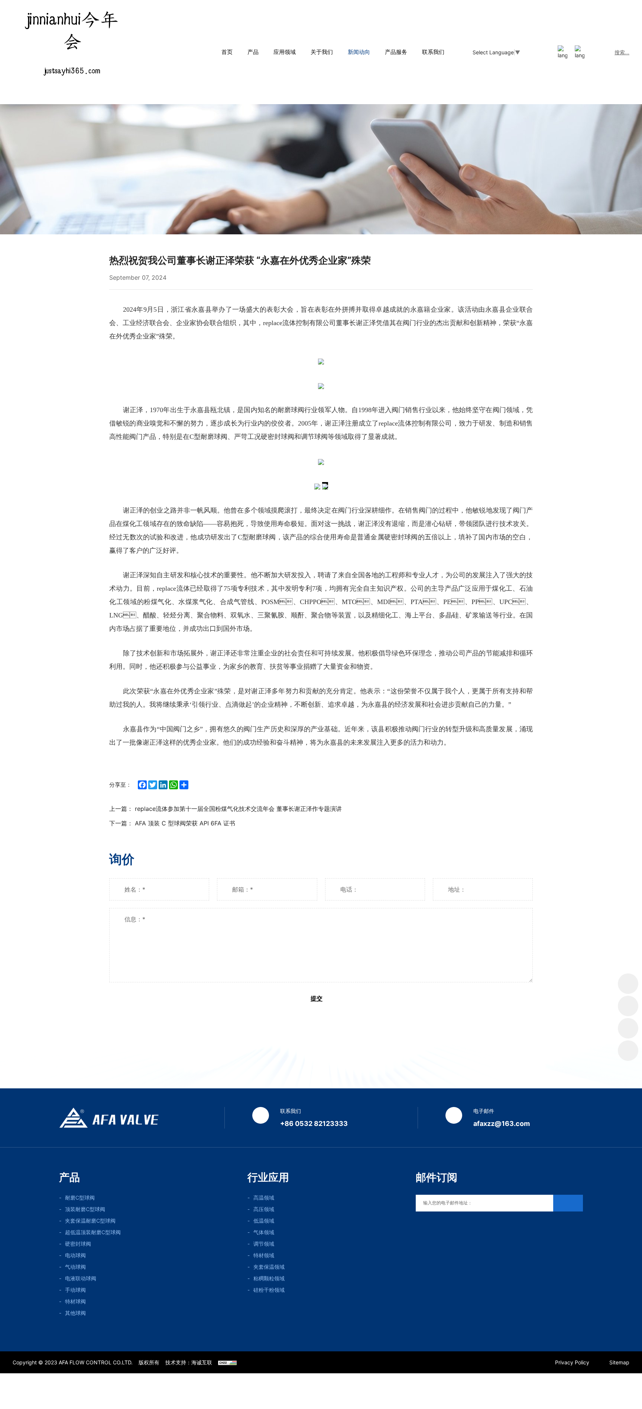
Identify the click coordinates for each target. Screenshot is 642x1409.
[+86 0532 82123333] (628, 1028)
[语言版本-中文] (562, 52)
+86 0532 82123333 (314, 1123)
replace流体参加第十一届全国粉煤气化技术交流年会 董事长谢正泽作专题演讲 (238, 808)
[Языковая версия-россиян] (579, 52)
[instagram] (450, 1227)
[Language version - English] (545, 52)
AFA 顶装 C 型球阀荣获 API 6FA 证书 (185, 823)
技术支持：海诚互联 (188, 1362)
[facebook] (466, 1227)
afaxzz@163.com (501, 1123)
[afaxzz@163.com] (628, 1050)
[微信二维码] (628, 1006)
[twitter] (434, 1227)
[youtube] (418, 1227)
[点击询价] (628, 983)
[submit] (568, 1203)
